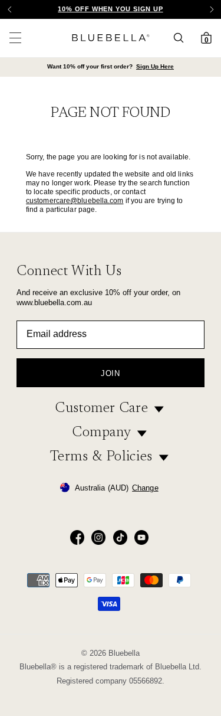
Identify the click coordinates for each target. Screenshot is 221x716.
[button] (211, 9)
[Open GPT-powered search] (182, 38)
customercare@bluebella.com (75, 201)
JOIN (110, 373)
